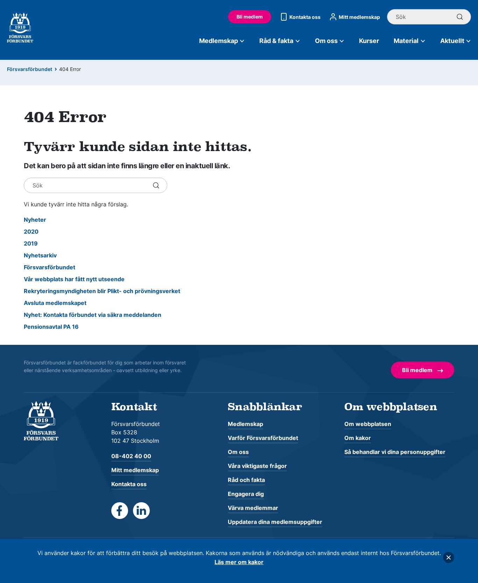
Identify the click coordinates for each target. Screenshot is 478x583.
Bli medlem (250, 17)
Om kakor (357, 437)
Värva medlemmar (253, 507)
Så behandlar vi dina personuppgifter (394, 451)
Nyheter (35, 219)
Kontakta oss (305, 17)
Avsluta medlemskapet (55, 302)
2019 (31, 243)
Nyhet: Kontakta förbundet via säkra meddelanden (92, 314)
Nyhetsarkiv (40, 255)
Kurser (369, 40)
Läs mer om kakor (239, 562)
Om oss (326, 40)
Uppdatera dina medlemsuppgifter (275, 521)
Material (406, 40)
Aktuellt (452, 40)
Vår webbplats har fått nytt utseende (74, 279)
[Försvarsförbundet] (41, 420)
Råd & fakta (276, 40)
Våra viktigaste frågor (257, 465)
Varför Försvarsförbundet (263, 437)
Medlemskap (218, 40)
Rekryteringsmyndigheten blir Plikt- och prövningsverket (102, 290)
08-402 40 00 (131, 456)
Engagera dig (246, 493)
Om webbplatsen (367, 423)
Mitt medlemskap (359, 17)
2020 (31, 231)
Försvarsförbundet (29, 69)
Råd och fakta (246, 479)
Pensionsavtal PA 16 (51, 326)
